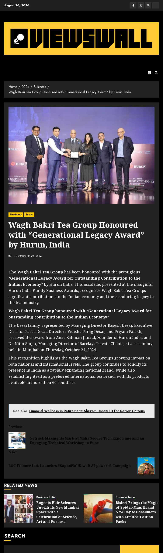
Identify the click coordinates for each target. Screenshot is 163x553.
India (29, 214)
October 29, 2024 (30, 256)
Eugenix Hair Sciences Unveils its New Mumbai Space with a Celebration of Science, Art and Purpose (57, 512)
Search (14, 535)
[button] (156, 72)
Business (16, 214)
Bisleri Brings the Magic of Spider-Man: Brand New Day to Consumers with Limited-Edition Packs (137, 512)
